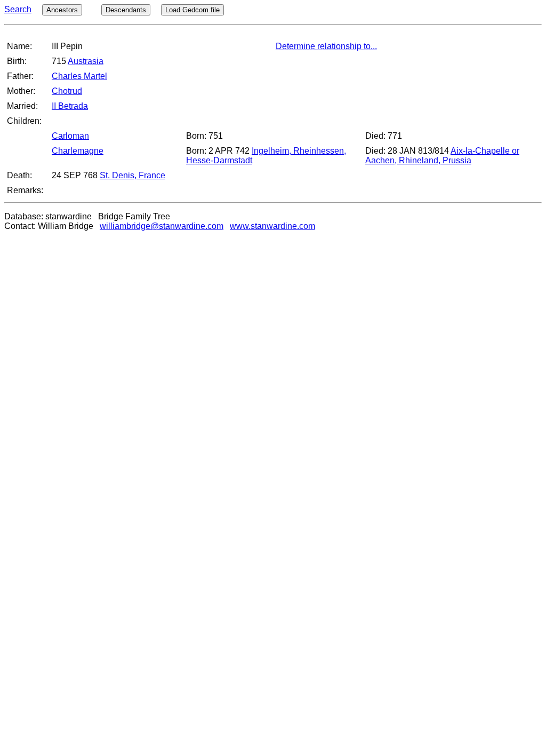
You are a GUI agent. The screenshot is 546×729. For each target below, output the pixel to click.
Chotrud (67, 91)
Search (17, 9)
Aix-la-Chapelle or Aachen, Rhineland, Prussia (442, 155)
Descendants (126, 10)
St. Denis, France (132, 175)
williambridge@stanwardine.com (161, 226)
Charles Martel (79, 76)
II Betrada (70, 105)
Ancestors (62, 10)
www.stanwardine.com (272, 226)
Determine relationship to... (326, 46)
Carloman (70, 135)
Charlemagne (77, 150)
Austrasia (85, 61)
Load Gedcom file (192, 10)
